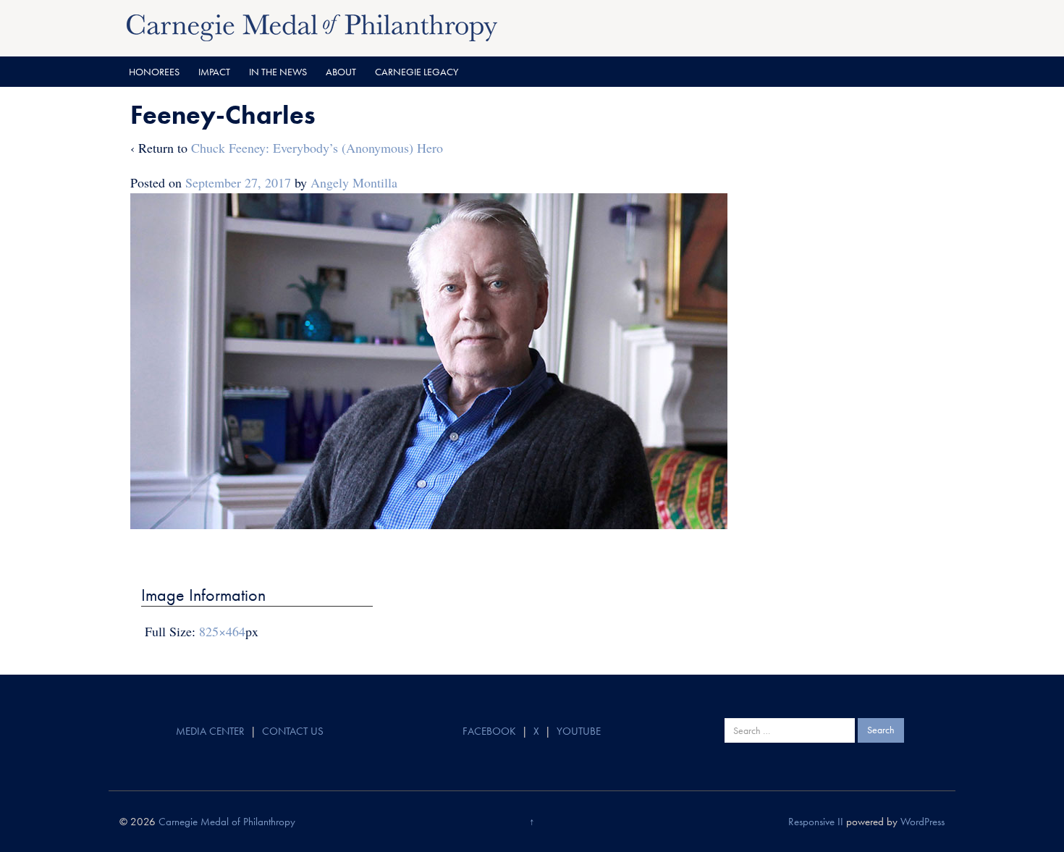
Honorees (154, 71)
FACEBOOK (489, 731)
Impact (214, 71)
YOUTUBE (579, 731)
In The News (278, 71)
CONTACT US (293, 731)
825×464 (222, 631)
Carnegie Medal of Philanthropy (227, 821)
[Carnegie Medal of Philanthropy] (312, 26)
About (341, 71)
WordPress (922, 821)
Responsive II (815, 821)
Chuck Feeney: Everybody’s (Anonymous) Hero (317, 147)
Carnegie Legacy (416, 71)
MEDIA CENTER (210, 731)
